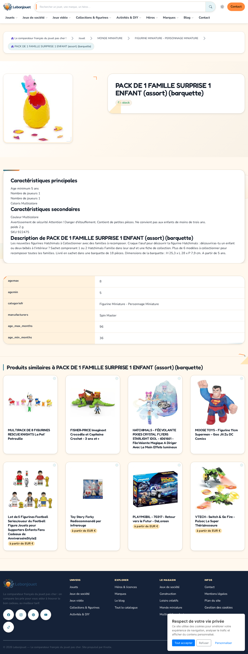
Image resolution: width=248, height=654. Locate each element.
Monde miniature (171, 607)
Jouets (10, 17)
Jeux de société (34, 17)
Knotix (107, 647)
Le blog (120, 601)
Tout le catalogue (126, 607)
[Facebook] (8, 614)
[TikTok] (8, 627)
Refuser (204, 643)
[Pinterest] (33, 614)
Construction (168, 594)
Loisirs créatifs (169, 601)
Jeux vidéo (60, 17)
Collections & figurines (92, 17)
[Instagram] (21, 614)
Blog (187, 17)
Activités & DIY (127, 17)
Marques (169, 17)
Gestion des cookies (219, 607)
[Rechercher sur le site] (210, 7)
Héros (150, 17)
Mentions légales (216, 594)
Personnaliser (223, 643)
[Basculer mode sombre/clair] (222, 6)
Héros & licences (126, 587)
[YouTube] (45, 614)
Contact (236, 6)
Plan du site (212, 601)
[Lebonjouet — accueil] (17, 7)
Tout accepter (183, 643)
